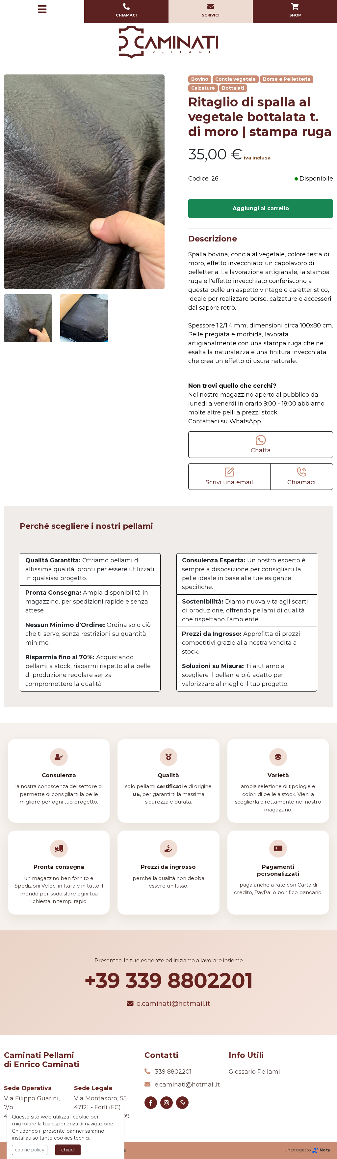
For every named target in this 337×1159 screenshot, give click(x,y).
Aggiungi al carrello (261, 208)
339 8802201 (173, 1071)
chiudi (68, 1150)
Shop (295, 15)
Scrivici (211, 15)
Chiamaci (126, 15)
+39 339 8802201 (168, 981)
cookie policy (29, 1150)
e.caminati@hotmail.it (173, 1003)
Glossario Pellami (254, 1071)
